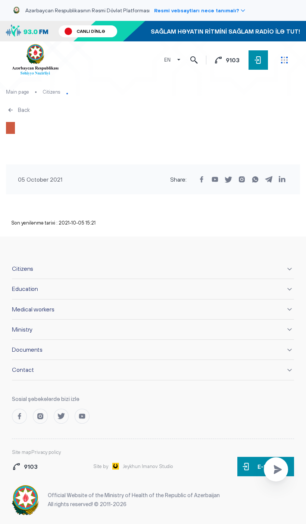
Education (25, 288)
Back (24, 110)
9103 (233, 60)
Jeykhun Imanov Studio (148, 466)
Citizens (51, 92)
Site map (21, 452)
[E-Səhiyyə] (258, 60)
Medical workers (33, 309)
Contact (23, 369)
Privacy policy (46, 452)
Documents (27, 349)
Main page (17, 92)
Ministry (22, 329)
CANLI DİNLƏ (90, 31)
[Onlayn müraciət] (276, 469)
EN (167, 60)
